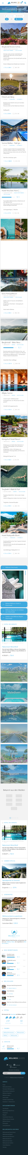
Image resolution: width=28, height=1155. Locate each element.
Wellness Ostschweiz (11, 567)
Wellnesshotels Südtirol (8, 1143)
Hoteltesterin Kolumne (8, 1117)
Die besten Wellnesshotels (8, 1089)
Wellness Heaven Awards (8, 1119)
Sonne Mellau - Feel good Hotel (14, 143)
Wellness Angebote (7, 1093)
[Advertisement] (14, 254)
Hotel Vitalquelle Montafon (12, 535)
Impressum (5, 1101)
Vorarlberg (12, 99)
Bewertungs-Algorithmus (8, 1110)
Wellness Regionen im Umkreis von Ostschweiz (14, 611)
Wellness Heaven (6, 1121)
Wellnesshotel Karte (7, 1086)
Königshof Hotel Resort (11, 439)
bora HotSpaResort (9, 294)
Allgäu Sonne (7, 393)
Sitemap (4, 1147)
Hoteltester (5, 1112)
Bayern (13, 344)
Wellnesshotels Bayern (8, 1134)
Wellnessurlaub (20, 1032)
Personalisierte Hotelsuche (8, 1091)
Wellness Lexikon (6, 1095)
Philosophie (5, 1123)
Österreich (19, 99)
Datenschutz (12, 1101)
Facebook (17, 1065)
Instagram (14, 1067)
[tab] (14, 567)
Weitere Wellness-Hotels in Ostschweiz (13, 604)
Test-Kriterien (5, 1108)
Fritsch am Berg (8, 97)
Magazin (5, 1115)
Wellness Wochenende (9, 1032)
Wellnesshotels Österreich (8, 1136)
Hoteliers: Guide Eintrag (8, 1099)
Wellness (5, 1035)
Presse (4, 1084)
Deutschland (18, 50)
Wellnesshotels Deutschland (9, 1132)
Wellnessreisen (14, 1035)
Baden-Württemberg (8, 50)
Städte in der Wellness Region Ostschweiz (14, 617)
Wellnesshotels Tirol (7, 1138)
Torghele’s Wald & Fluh (11, 489)
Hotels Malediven (6, 1145)
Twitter (10, 1065)
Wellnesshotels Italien (7, 1140)
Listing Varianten (6, 1125)
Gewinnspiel (5, 1097)
